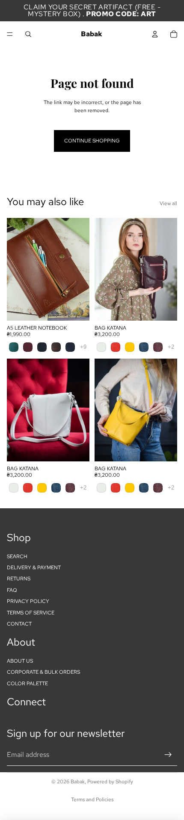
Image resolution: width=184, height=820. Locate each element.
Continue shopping (92, 140)
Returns (18, 579)
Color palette (27, 683)
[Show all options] (83, 347)
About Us (20, 661)
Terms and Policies (92, 799)
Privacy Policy (28, 601)
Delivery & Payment (34, 567)
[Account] (154, 34)
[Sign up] (168, 755)
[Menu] (10, 34)
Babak (78, 781)
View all (168, 203)
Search (17, 556)
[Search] (28, 34)
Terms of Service (30, 612)
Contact (19, 623)
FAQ (12, 590)
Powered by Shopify (110, 781)
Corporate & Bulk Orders (43, 672)
